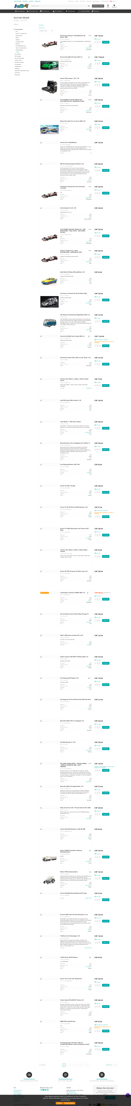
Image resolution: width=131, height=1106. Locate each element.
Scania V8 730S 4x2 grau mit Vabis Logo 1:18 (73, 571)
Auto (17, 31)
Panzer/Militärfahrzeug (21, 45)
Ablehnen (59, 1103)
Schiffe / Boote (18, 60)
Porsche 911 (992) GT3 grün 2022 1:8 (71, 57)
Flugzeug (18, 39)
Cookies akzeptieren (69, 1103)
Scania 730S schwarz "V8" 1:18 (69, 78)
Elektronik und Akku (19, 62)
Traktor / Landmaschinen (21, 48)
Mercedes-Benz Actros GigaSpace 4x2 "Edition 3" (75, 443)
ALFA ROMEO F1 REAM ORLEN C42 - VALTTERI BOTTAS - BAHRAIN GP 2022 (72, 100)
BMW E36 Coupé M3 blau (67, 1021)
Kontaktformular (73, 1093)
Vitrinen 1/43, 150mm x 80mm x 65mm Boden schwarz (73, 550)
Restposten (37, 1)
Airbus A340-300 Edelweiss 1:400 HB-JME (72, 829)
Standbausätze (18, 66)
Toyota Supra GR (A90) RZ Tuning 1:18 (71, 1000)
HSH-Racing (71, 1)
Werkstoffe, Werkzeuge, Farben (22, 70)
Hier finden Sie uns (18, 1090)
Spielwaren (17, 68)
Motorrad (17, 43)
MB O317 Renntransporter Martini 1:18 (71, 164)
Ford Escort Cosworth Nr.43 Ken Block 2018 (73, 293)
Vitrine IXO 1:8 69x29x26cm (68, 142)
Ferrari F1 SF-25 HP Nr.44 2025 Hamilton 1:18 (73, 507)
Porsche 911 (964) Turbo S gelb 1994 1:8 (72, 336)
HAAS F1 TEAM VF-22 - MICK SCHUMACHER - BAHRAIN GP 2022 (71, 251)
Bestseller (25, 1)
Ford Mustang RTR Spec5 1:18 (69, 678)
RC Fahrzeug (18, 54)
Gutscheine (82, 1)
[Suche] (89, 6)
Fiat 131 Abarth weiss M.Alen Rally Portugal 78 (74, 614)
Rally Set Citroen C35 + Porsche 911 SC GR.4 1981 (75, 807)
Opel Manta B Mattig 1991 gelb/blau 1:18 (72, 272)
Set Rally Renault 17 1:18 (67, 742)
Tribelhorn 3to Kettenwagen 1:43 (70, 936)
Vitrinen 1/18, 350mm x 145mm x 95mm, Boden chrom (74, 379)
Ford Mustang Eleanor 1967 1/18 (70, 464)
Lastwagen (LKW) (19, 41)
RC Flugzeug (18, 56)
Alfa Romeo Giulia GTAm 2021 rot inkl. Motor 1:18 (75, 357)
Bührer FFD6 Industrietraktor (69, 872)
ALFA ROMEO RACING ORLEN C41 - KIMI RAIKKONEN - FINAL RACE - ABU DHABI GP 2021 (72, 231)
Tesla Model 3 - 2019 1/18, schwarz (70, 421)
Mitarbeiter (89, 1)
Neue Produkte (17, 1)
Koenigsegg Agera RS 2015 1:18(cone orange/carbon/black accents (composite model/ (74, 1043)
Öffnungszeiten (96, 1)
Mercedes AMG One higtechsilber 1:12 (71, 786)
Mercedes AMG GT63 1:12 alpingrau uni (72, 721)
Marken (76, 1)
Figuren (17, 37)
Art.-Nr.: (61, 39)
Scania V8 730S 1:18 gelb (67, 486)
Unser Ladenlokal (105, 1)
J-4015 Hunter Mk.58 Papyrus (69, 957)
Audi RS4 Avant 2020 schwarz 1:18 (70, 400)
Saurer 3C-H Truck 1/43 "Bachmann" (71, 978)
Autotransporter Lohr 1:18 (68, 208)
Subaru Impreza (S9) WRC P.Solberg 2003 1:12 (74, 656)
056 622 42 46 (72, 1091)
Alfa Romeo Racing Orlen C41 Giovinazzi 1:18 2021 (72, 187)
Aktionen (31, 1)
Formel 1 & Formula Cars (21, 33)
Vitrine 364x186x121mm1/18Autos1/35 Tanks (73, 893)
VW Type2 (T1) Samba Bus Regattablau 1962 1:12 (75, 315)
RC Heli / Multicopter (19, 58)
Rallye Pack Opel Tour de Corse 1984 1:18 (72, 121)
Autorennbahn (18, 64)
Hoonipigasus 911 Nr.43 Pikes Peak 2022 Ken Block (75, 699)
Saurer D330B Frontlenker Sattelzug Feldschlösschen (71, 851)
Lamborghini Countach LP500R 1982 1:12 (72, 592)
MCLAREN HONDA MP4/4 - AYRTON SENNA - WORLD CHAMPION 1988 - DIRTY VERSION (73, 765)
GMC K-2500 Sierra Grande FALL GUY (71, 635)
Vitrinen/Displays (19, 50)
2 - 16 (115, 1065)
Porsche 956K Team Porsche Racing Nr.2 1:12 (74, 914)
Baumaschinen (19, 35)
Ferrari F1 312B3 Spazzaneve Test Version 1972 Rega (74, 529)
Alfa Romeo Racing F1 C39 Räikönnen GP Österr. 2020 (72, 36)
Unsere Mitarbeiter (18, 1094)
